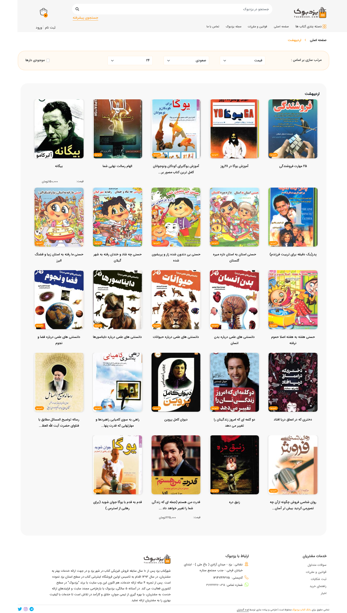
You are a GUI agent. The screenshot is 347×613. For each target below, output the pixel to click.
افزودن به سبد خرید (61, 125)
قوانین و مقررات (316, 572)
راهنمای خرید (318, 586)
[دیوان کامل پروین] (176, 429)
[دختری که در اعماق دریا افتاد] (293, 429)
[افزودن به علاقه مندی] (293, 124)
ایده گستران (243, 610)
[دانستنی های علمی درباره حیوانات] (176, 346)
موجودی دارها (35, 60)
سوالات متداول (317, 565)
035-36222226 (215, 585)
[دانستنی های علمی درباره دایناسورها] (117, 346)
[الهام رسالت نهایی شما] (117, 175)
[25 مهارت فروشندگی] (293, 175)
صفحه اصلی (318, 40)
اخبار (323, 593)
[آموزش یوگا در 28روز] (234, 175)
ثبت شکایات (318, 579)
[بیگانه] (59, 175)
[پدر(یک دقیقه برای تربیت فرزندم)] (293, 263)
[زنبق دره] (234, 511)
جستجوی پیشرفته (85, 17)
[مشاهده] (307, 124)
